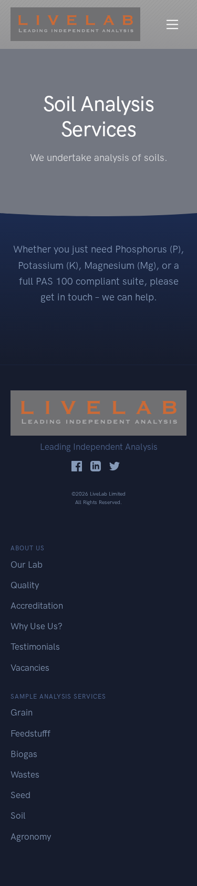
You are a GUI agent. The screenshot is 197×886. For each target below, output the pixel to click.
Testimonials (35, 646)
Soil (18, 815)
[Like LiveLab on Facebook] (76, 465)
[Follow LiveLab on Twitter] (114, 465)
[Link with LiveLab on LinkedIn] (95, 465)
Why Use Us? (37, 626)
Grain (22, 712)
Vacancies (30, 667)
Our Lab (27, 564)
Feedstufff (30, 733)
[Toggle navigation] (172, 24)
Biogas (24, 754)
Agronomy (31, 836)
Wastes (25, 774)
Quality (25, 585)
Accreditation (37, 605)
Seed (20, 795)
